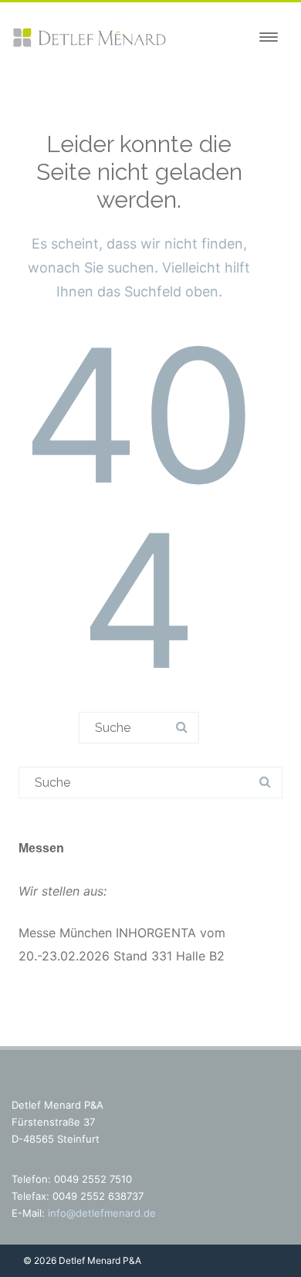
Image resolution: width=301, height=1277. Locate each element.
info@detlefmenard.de (102, 1213)
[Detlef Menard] (89, 44)
